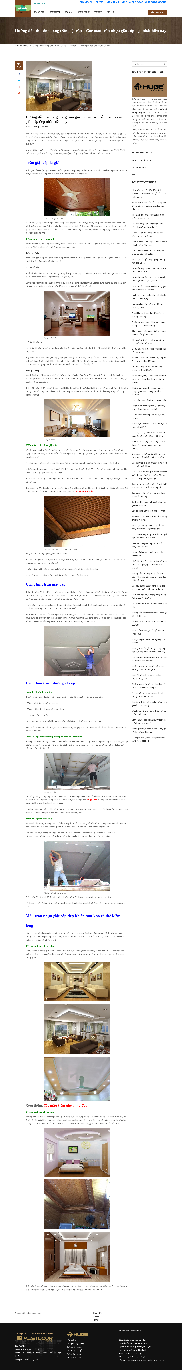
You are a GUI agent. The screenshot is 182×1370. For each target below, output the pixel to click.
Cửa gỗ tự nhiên (74, 1347)
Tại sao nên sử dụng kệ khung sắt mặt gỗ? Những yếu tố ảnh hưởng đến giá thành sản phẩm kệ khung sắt (149, 475)
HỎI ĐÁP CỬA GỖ (139, 167)
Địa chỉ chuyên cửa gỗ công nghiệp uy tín (135, 1346)
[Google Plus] (19, 87)
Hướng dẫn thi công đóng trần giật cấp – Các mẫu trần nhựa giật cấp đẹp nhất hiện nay (149, 576)
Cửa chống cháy (74, 1354)
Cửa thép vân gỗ (74, 1350)
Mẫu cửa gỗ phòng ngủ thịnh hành (133, 1350)
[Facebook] (19, 74)
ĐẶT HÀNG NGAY (157, 12)
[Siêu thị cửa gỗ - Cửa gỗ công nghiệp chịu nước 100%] (23, 9)
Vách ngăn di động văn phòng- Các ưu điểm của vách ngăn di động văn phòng (149, 445)
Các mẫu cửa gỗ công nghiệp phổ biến (134, 1343)
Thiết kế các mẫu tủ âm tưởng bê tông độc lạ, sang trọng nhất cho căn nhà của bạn (149, 564)
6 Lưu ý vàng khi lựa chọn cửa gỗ (132, 1357)
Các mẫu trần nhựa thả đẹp (66, 1105)
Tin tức (26, 45)
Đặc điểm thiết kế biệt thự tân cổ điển (149, 400)
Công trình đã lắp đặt (142, 160)
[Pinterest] (19, 93)
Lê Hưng (35, 127)
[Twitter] (19, 81)
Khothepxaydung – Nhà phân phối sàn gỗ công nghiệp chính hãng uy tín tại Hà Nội (149, 379)
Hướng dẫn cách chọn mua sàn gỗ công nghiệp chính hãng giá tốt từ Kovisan (147, 391)
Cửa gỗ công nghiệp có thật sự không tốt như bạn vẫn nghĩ (142, 1360)
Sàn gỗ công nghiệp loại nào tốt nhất (148, 510)
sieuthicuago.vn (31, 1359)
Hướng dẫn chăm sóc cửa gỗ (130, 1353)
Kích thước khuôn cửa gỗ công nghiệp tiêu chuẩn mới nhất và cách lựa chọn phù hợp (149, 205)
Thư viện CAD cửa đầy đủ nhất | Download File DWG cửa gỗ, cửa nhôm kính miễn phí (149, 193)
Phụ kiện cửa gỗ (74, 1357)
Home (18, 45)
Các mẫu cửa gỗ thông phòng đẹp (132, 1340)
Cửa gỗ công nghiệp (76, 1343)
